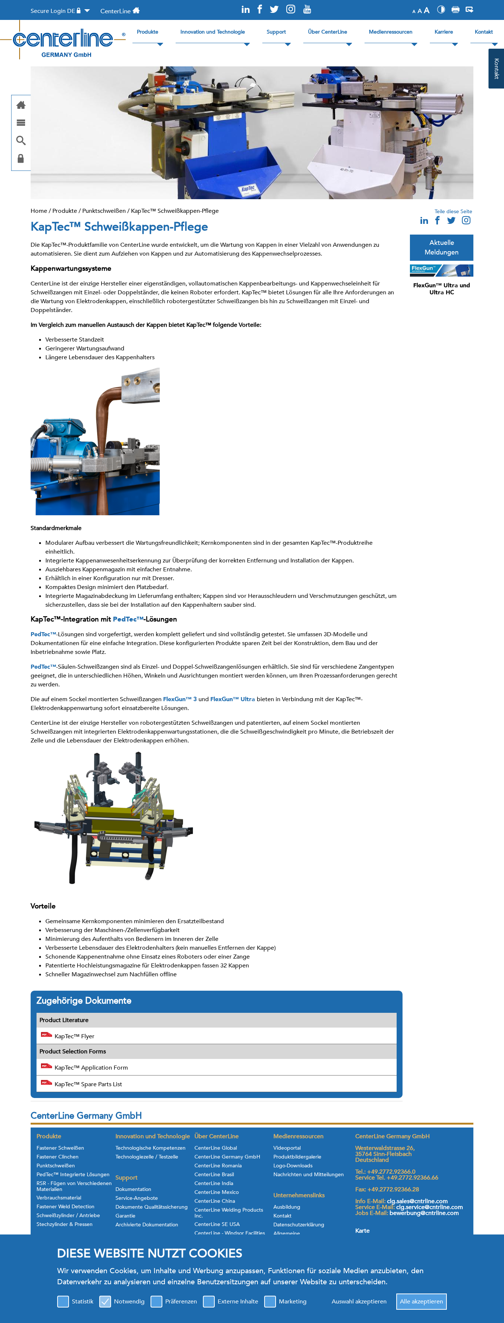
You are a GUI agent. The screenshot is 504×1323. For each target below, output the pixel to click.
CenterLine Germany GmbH (227, 1157)
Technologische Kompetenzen (150, 1148)
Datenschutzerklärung (298, 1225)
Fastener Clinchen (58, 1157)
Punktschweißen (104, 211)
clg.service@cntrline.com (429, 1207)
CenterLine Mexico (216, 1192)
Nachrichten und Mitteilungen (308, 1175)
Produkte (64, 211)
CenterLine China (214, 1201)
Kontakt (282, 1216)
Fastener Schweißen (60, 1148)
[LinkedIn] (246, 10)
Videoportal (287, 1148)
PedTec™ (128, 619)
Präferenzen (181, 1302)
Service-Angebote (136, 1198)
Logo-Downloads (293, 1166)
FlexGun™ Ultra (233, 699)
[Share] (469, 11)
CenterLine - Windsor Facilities (229, 1233)
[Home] (21, 105)
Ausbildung (286, 1207)
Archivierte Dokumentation (146, 1225)
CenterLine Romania (218, 1166)
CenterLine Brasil (214, 1175)
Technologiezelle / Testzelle (146, 1157)
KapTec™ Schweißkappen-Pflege (175, 211)
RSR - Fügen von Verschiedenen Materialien (74, 1186)
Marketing (293, 1302)
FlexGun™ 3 (181, 699)
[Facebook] (260, 10)
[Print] (455, 11)
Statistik (82, 1302)
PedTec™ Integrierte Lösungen (73, 1175)
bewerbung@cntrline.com (424, 1213)
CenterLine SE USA (217, 1224)
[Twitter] (274, 10)
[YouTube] (307, 10)
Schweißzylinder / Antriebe (68, 1216)
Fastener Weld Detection (65, 1207)
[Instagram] (291, 10)
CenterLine (115, 11)
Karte (362, 1231)
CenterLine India (213, 1184)
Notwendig (129, 1302)
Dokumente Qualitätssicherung (151, 1207)
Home (39, 211)
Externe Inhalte (238, 1302)
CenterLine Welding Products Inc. (228, 1213)
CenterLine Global (215, 1148)
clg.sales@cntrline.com (417, 1201)
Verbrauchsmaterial (59, 1198)
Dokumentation (133, 1189)
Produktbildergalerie (297, 1157)
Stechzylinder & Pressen (65, 1224)
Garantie (125, 1216)
